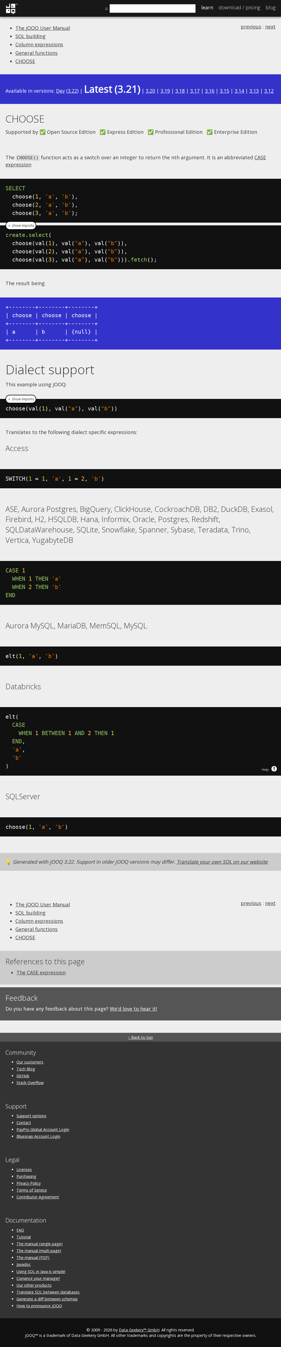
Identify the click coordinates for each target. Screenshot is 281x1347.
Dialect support (49, 369)
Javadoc (23, 1264)
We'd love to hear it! (133, 1008)
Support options (31, 1115)
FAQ (20, 1230)
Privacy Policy (28, 1183)
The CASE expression (41, 972)
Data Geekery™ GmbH (139, 1329)
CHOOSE (25, 61)
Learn (207, 7)
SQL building (30, 36)
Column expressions (39, 44)
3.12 (269, 90)
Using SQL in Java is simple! (40, 1271)
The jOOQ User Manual (42, 28)
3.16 (209, 90)
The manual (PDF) (32, 1257)
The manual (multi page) (38, 1250)
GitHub (22, 1075)
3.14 (239, 90)
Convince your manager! (38, 1278)
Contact (23, 1122)
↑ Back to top (140, 1037)
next (270, 26)
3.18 (180, 90)
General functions (36, 53)
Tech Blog (25, 1068)
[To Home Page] (11, 13)
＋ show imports (20, 225)
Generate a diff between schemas (47, 1298)
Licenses (24, 1169)
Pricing (239, 7)
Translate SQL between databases (48, 1292)
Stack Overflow (30, 1082)
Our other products (34, 1285)
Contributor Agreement (37, 1196)
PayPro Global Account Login (42, 1129)
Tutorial (23, 1237)
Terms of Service (31, 1190)
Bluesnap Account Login (38, 1136)
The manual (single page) (39, 1243)
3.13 (254, 90)
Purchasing (26, 1176)
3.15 (224, 90)
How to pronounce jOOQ (39, 1305)
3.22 (72, 90)
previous (251, 26)
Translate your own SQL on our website (222, 861)
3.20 (150, 90)
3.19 (165, 90)
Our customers (29, 1062)
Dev (60, 90)
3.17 (194, 90)
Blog (271, 7)
